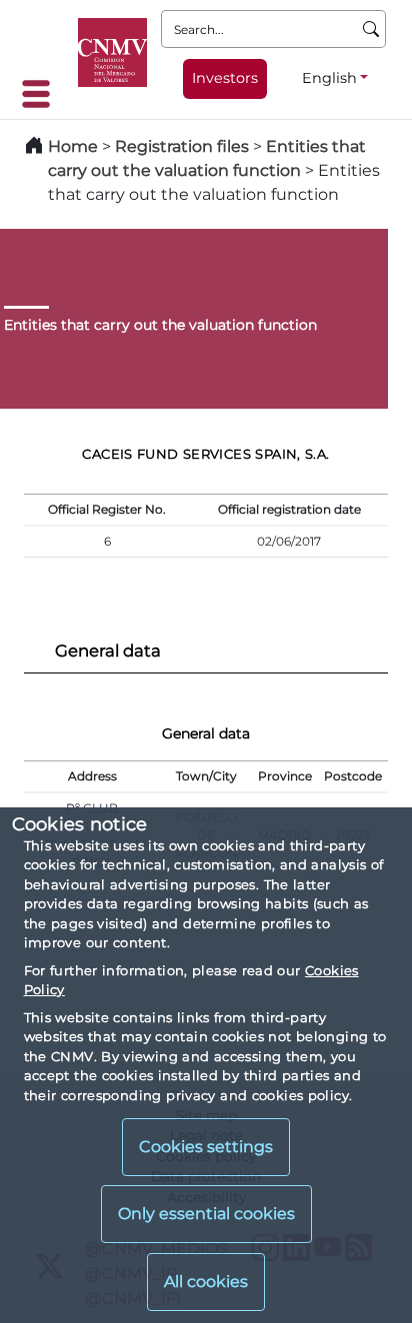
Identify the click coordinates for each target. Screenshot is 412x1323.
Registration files (182, 146)
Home (73, 146)
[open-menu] (42, 94)
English (329, 78)
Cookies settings (206, 1146)
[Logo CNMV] (112, 52)
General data (108, 651)
